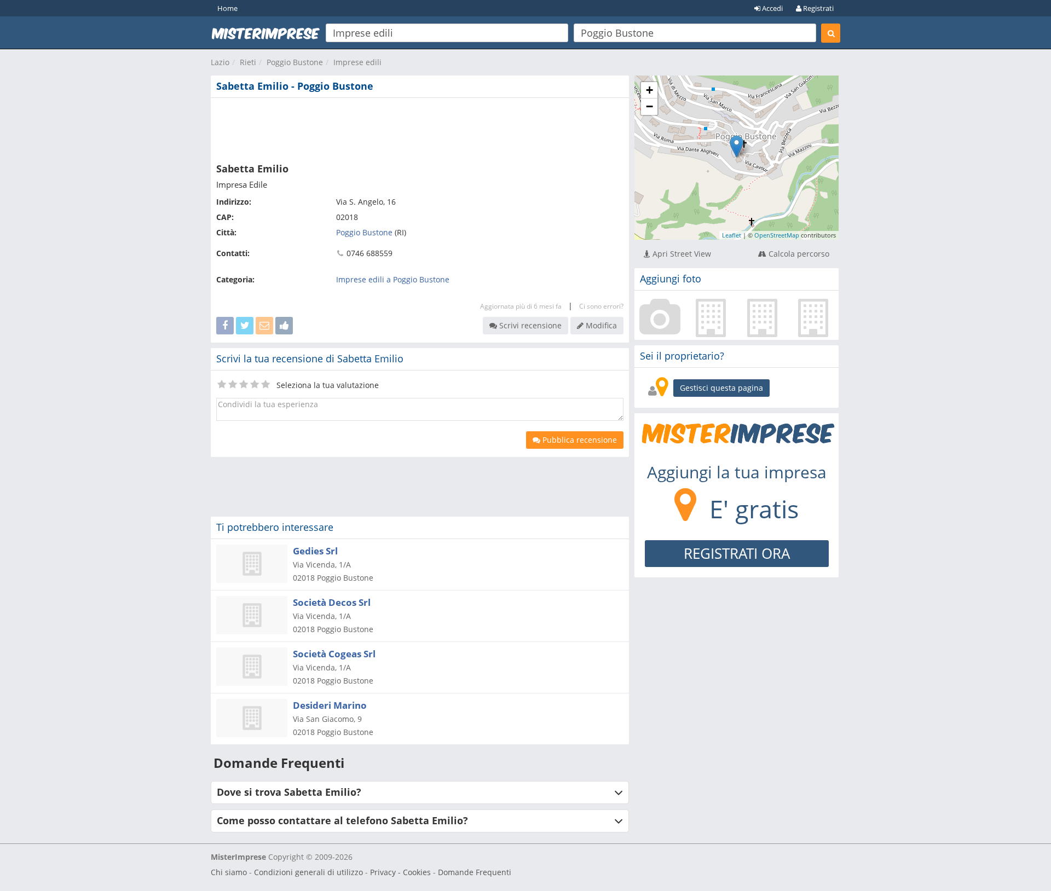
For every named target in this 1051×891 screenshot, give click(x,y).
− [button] (649, 106)
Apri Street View (680, 253)
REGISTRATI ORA (737, 553)
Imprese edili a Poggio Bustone (392, 279)
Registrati (817, 8)
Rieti (248, 62)
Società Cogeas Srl (334, 653)
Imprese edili (357, 62)
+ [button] (649, 90)
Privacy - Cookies (400, 872)
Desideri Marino (330, 705)
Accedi (771, 8)
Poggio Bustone (295, 62)
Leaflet (731, 235)
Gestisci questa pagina (721, 388)
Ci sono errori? (601, 306)
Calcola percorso (797, 253)
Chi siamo (229, 872)
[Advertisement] (420, 128)
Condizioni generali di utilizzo (308, 872)
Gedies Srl (315, 551)
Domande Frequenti (474, 872)
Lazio (220, 62)
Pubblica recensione (578, 440)
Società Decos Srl (332, 602)
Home (227, 8)
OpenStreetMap (776, 235)
